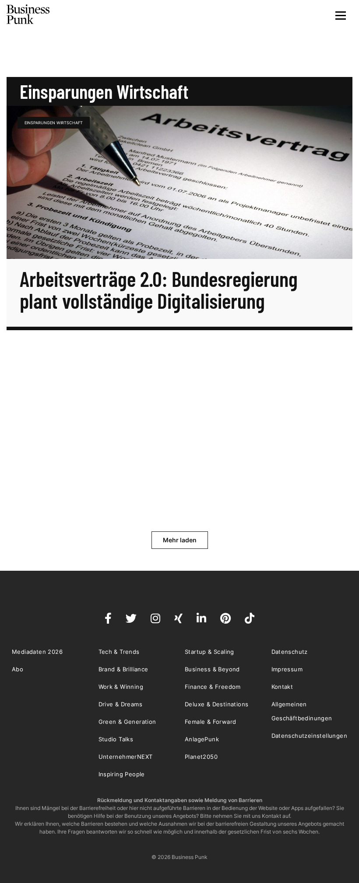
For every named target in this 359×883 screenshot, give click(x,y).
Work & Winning (121, 686)
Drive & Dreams (121, 704)
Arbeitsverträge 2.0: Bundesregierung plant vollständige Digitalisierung (159, 289)
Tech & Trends (119, 651)
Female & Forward (210, 721)
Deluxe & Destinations (216, 704)
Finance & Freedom (213, 686)
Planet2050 (201, 756)
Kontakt (282, 686)
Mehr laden (180, 540)
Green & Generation (127, 721)
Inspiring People (122, 774)
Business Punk (28, 14)
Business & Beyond (212, 669)
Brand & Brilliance (123, 669)
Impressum (287, 669)
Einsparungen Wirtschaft (54, 122)
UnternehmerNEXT (126, 756)
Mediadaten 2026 (37, 651)
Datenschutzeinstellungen (309, 735)
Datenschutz (289, 651)
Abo (17, 669)
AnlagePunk (202, 739)
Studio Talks (116, 739)
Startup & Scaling (209, 651)
